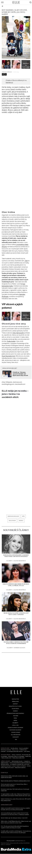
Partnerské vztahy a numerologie (16, 756)
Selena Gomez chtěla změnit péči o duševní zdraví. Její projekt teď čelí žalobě (14, 776)
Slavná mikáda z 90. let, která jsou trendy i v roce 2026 (14, 818)
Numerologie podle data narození (15, 751)
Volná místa (15, 708)
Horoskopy (16, 737)
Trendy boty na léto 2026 (18, 757)
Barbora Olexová (19, 647)
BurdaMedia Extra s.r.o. (19, 840)
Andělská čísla (22, 749)
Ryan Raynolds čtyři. (8, 356)
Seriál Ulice (28, 756)
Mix (16, 739)
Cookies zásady (15, 732)
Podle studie (11, 341)
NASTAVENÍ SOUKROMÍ (15, 730)
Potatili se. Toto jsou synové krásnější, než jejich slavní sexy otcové (20, 374)
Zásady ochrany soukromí (15, 727)
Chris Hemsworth (18, 333)
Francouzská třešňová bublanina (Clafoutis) (20, 762)
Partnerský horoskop (6, 749)
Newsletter (15, 699)
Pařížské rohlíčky (5, 764)
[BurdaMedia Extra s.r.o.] (16, 849)
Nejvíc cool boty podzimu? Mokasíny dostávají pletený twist (15, 780)
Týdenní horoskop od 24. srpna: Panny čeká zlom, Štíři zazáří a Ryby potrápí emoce (16, 799)
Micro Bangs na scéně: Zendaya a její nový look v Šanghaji (16, 613)
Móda (15, 718)
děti (23, 516)
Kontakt (15, 703)
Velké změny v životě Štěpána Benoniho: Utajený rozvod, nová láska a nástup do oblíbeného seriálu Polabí (16, 822)
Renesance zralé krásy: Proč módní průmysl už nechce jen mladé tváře (15, 790)
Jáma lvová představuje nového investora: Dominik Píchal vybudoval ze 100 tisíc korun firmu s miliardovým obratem (15, 813)
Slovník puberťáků (23, 748)
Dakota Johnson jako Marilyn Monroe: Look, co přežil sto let (16, 584)
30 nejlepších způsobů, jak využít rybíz (19, 764)
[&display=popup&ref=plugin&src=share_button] (3, 74)
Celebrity (8, 6)
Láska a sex (15, 725)
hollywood (12, 520)
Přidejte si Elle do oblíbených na (16, 81)
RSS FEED (15, 715)
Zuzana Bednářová (20, 560)
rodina (21, 520)
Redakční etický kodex (15, 706)
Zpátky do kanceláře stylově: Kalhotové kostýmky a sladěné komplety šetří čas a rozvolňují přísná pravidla (15, 808)
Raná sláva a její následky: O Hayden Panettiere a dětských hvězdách (16, 555)
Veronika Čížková (7, 72)
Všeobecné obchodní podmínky (15, 713)
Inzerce (15, 711)
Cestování (3, 751)
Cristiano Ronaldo (13, 516)
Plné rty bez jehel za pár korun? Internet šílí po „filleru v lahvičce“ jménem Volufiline (14, 785)
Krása (15, 720)
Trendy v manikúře (16, 754)
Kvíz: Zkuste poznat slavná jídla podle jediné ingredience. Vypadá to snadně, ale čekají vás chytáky (15, 827)
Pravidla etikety (14, 748)
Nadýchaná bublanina (20, 767)
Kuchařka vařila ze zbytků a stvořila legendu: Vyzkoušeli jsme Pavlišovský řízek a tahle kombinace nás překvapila (16, 831)
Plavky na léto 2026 (6, 757)
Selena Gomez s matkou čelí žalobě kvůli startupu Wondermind (16, 642)
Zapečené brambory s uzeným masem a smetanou (13, 766)
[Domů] (16, 692)
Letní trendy (27, 751)
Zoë (26, 261)
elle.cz (5, 376)
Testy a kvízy (15, 749)
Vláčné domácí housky (17, 761)
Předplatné (15, 701)
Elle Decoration (15, 734)
